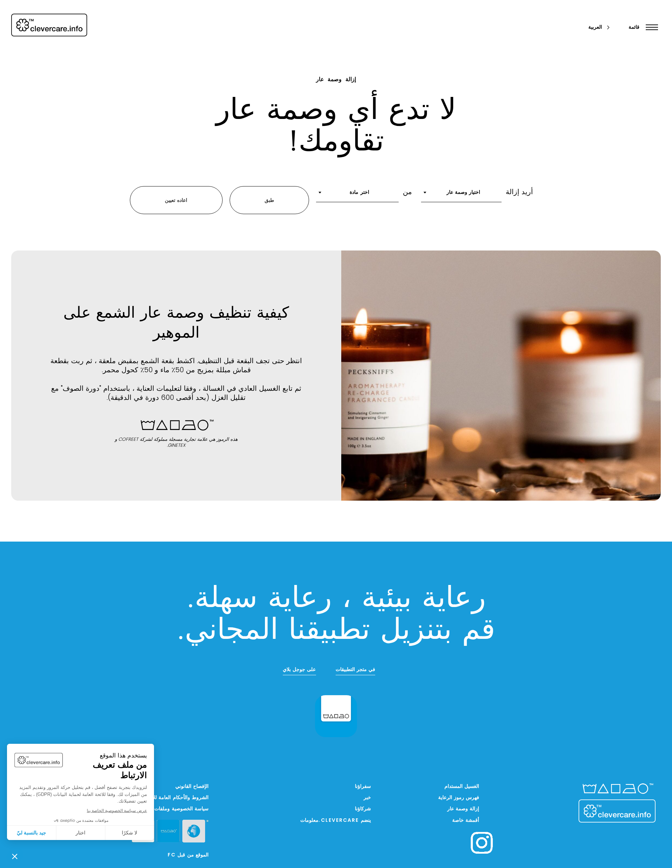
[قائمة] (650, 27)
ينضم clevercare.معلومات (335, 820)
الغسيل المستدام (461, 786)
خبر (367, 797)
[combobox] (461, 195)
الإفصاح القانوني (192, 786)
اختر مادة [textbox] (359, 192)
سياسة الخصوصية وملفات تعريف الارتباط (165, 809)
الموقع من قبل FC (188, 855)
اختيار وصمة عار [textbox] (463, 192)
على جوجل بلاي (299, 669)
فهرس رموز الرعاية (458, 797)
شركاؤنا (363, 809)
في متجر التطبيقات (355, 669)
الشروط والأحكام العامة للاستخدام (172, 797)
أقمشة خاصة (465, 820)
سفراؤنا (363, 786)
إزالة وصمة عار (463, 809)
